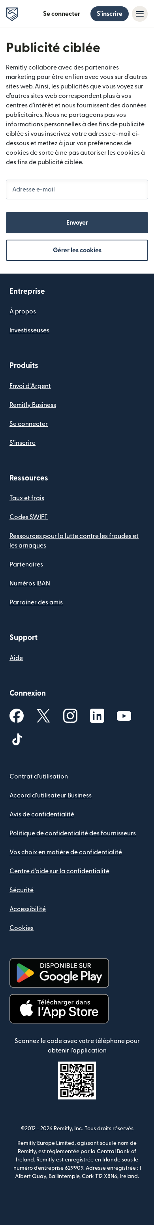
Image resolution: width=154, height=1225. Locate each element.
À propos (22, 311)
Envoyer (77, 222)
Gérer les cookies (77, 250)
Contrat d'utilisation (38, 776)
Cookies (21, 928)
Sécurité (21, 890)
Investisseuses (29, 330)
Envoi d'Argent (30, 386)
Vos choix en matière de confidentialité (65, 852)
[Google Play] (59, 973)
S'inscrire (109, 14)
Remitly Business (32, 405)
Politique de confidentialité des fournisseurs (72, 833)
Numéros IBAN (29, 583)
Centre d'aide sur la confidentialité (59, 871)
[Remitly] (12, 14)
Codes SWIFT (28, 517)
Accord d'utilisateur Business (50, 795)
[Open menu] (140, 14)
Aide (16, 658)
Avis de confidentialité (41, 814)
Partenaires (26, 564)
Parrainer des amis (36, 602)
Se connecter (61, 14)
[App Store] (59, 1009)
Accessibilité (27, 909)
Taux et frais (26, 498)
